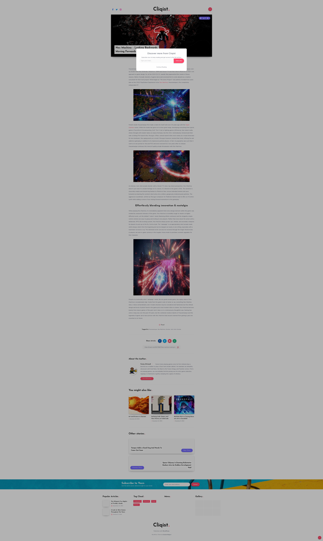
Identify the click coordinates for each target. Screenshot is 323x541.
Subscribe (179, 60)
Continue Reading (161, 67)
